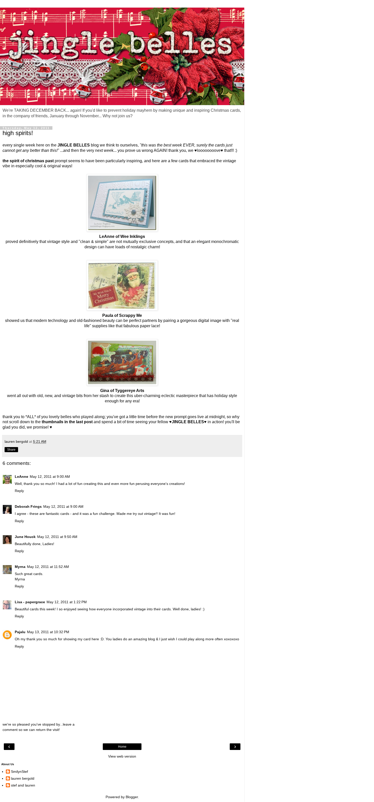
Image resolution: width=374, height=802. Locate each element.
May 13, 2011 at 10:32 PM (48, 632)
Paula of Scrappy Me (122, 315)
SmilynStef (19, 772)
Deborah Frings (28, 506)
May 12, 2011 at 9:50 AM (57, 537)
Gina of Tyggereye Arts (122, 390)
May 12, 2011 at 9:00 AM (50, 476)
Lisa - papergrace (30, 602)
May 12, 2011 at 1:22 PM (67, 602)
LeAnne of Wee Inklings (122, 236)
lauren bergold (22, 778)
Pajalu (20, 632)
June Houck (25, 537)
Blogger (132, 797)
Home (122, 746)
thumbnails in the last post (67, 422)
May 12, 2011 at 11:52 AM (48, 567)
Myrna (20, 567)
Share (11, 449)
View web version (122, 756)
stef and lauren (23, 785)
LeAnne (21, 476)
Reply (19, 491)
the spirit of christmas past (28, 161)
